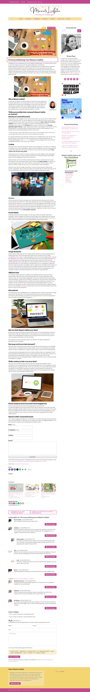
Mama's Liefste (20, 539)
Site (9, 629)
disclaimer (23, 287)
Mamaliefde (68, 182)
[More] (23, 503)
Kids (20, 19)
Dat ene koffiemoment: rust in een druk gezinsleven (71, 132)
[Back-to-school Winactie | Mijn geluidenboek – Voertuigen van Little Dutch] (15, 487)
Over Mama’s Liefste (14, 1)
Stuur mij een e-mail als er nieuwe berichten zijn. (22, 616)
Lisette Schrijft (42, 461)
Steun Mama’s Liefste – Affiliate (34, 1)
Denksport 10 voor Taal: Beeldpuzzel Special (18, 512)
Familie (27, 19)
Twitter (79, 1)
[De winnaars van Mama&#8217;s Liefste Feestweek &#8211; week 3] (32, 487)
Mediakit (23, 1)
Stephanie (16, 590)
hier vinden (26, 140)
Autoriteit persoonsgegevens (16, 461)
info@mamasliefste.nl (74, 72)
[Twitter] (21, 503)
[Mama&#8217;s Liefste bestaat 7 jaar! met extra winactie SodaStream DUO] (48, 487)
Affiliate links (15, 683)
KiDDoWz (67, 180)
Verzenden (32, 457)
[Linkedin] (19, 503)
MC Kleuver (17, 600)
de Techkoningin (35, 690)
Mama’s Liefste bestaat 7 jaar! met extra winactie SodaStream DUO (48, 494)
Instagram (77, 1)
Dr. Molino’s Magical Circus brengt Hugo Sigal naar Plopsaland (71, 142)
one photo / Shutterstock (21, 464)
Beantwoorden (50, 524)
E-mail (34, 625)
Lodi (15, 550)
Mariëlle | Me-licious (19, 581)
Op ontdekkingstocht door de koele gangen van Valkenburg (70, 128)
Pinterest (75, 1)
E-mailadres (13, 430)
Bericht (10, 440)
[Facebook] (12, 503)
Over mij (60, 19)
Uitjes (52, 19)
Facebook (73, 1)
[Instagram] (10, 503)
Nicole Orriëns (17, 519)
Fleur (19, 505)
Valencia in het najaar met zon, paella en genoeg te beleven (70, 146)
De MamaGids (69, 174)
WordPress (27, 461)
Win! (68, 19)
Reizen (45, 19)
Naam (11, 424)
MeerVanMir (34, 461)
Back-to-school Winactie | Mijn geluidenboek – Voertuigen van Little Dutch (15, 494)
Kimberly (16, 527)
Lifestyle (36, 19)
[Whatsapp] (16, 503)
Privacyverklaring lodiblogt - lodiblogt (24, 578)
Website (10, 435)
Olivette (67, 179)
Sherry (15, 570)
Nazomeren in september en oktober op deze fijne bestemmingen (69, 137)
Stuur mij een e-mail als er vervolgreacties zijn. (22, 614)
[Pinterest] (14, 503)
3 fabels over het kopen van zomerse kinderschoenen (42, 512)
